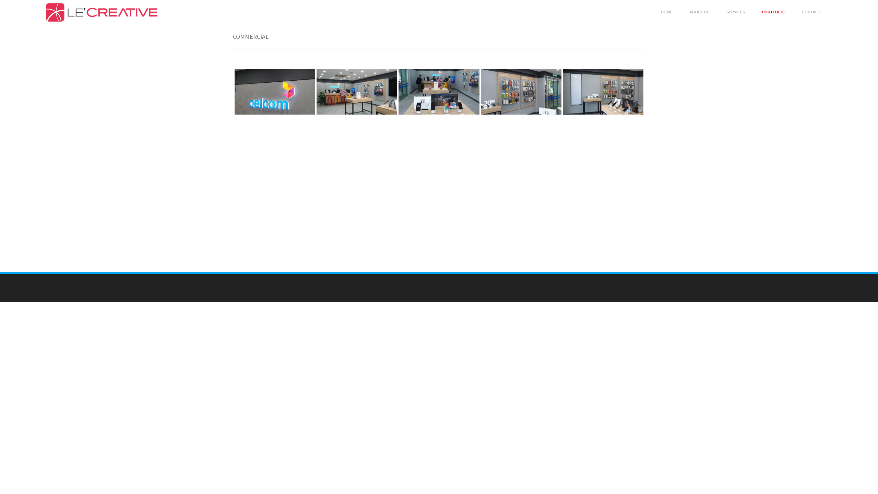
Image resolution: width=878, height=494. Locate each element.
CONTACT (811, 12)
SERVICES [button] (735, 12)
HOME (666, 12)
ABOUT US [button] (699, 12)
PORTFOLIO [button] (773, 12)
